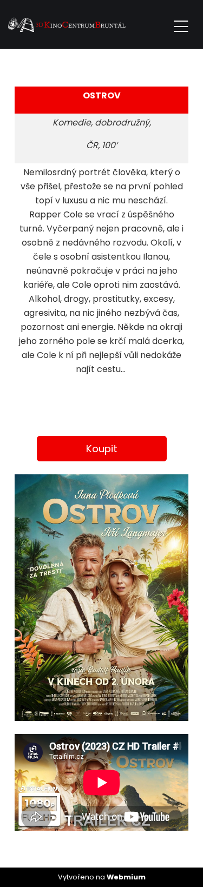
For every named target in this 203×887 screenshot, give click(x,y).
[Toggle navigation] (181, 24)
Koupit (101, 448)
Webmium (126, 877)
